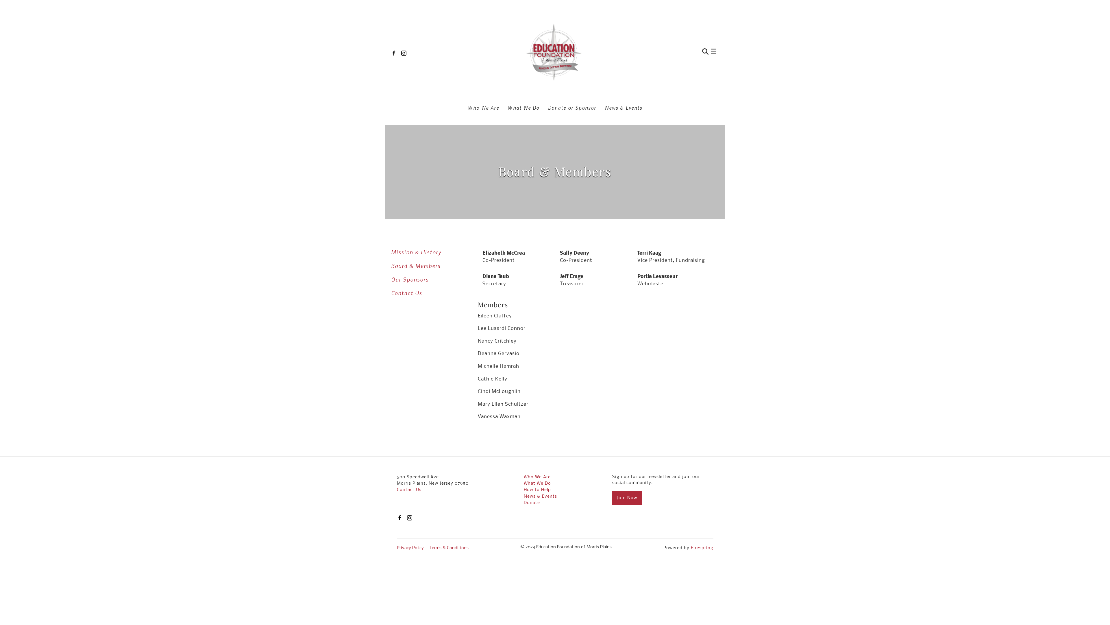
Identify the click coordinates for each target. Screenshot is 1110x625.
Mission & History (416, 252)
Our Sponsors (410, 279)
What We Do (523, 107)
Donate (532, 503)
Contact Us (406, 293)
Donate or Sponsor (572, 107)
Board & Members (416, 265)
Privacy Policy (410, 548)
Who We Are (483, 107)
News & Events (623, 107)
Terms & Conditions (449, 548)
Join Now (627, 498)
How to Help (537, 490)
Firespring (702, 548)
